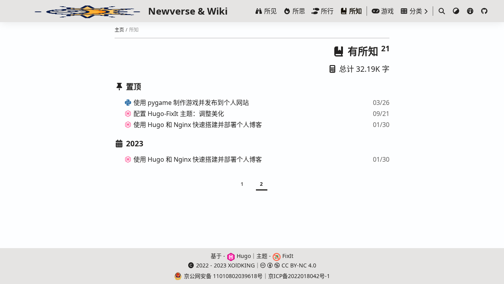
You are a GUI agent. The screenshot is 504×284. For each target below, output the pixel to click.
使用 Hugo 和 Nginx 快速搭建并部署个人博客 (197, 124)
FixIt (287, 256)
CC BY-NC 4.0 (298, 265)
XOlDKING (241, 265)
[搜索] (442, 11)
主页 (119, 29)
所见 (270, 11)
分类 (415, 11)
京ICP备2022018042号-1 (299, 276)
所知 (355, 11)
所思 (298, 11)
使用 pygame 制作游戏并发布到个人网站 (191, 102)
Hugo (243, 256)
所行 (326, 11)
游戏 (387, 11)
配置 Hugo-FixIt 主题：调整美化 (178, 113)
